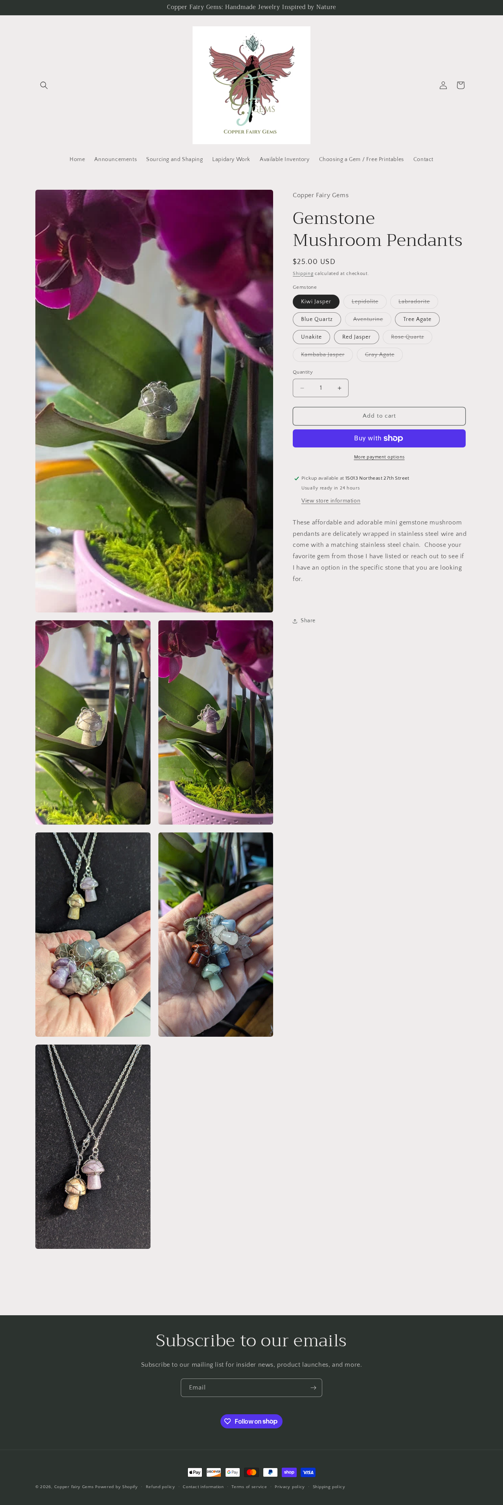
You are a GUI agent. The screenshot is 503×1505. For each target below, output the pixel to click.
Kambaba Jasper (327, 357)
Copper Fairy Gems (74, 1487)
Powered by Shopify (116, 1487)
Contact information (203, 1486)
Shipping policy (329, 1486)
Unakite (311, 337)
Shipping (303, 273)
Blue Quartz (317, 320)
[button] (44, 85)
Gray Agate (384, 357)
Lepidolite (369, 304)
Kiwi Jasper (316, 302)
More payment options (379, 457)
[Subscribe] (313, 1388)
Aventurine (372, 321)
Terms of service (249, 1486)
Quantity (303, 372)
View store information (330, 501)
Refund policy (160, 1486)
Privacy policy (290, 1486)
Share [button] (308, 621)
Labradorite (418, 304)
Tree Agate (417, 320)
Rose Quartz (411, 339)
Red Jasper (356, 337)
